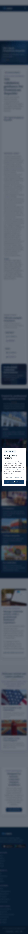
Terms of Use (18, 477)
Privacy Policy (8, 477)
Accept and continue (14, 482)
